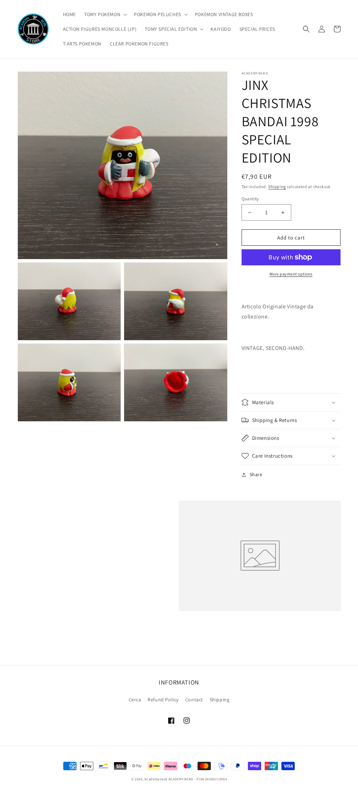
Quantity (250, 199)
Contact (194, 699)
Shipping (277, 186)
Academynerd (155, 779)
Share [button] (256, 474)
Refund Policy (163, 699)
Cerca (135, 699)
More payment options (291, 274)
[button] (105, 14)
